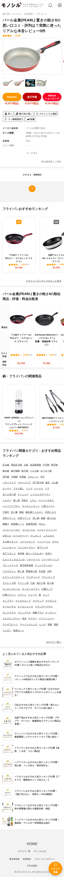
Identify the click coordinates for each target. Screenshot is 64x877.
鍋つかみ (51, 518)
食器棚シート (17, 524)
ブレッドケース (10, 565)
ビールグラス (9, 606)
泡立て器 (41, 583)
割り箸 (14, 512)
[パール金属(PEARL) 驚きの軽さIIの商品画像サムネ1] (8, 83)
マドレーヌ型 (9, 583)
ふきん (33, 500)
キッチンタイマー (31, 589)
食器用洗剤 (31, 524)
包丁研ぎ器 (38, 482)
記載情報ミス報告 (52, 162)
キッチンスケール (11, 589)
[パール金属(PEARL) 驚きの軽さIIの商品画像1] (32, 56)
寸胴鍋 (14, 477)
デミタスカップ (23, 601)
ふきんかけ (48, 535)
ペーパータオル (46, 500)
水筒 (49, 571)
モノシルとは (40, 851)
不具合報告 (32, 865)
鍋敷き (6, 524)
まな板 (55, 482)
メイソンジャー (46, 618)
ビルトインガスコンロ (14, 559)
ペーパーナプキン (11, 506)
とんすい (7, 630)
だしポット (35, 535)
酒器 (56, 624)
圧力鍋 (6, 465)
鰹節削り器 (31, 571)
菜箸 (50, 624)
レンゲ (42, 624)
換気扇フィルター (34, 512)
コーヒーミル (28, 530)
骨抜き (25, 500)
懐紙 (21, 512)
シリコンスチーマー (40, 494)
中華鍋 (22, 477)
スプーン (22, 595)
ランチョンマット (31, 506)
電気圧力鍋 (16, 465)
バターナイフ (9, 482)
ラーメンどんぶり (29, 624)
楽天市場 (32, 96)
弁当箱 (42, 571)
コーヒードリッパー (47, 530)
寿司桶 (21, 553)
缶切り (48, 553)
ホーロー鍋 (46, 471)
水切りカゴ (50, 512)
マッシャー (23, 494)
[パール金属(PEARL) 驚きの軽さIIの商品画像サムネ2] (19, 83)
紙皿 (43, 518)
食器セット (18, 630)
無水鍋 (6, 471)
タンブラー (8, 601)
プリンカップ (48, 577)
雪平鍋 (6, 477)
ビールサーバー (21, 535)
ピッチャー (50, 612)
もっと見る (32, 153)
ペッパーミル (43, 541)
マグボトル (50, 601)
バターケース (33, 559)
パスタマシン (9, 571)
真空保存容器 (26, 565)
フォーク (32, 595)
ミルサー (7, 500)
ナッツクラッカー (44, 565)
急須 (24, 618)
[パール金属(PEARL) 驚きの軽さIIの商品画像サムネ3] (30, 83)
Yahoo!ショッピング (52, 97)
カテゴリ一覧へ (53, 642)
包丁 (42, 477)
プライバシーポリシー (44, 859)
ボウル (55, 541)
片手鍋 (46, 465)
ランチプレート (10, 624)
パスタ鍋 (34, 471)
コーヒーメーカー (11, 530)
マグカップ (38, 601)
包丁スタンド (9, 553)
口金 (32, 583)
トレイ (46, 595)
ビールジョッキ (25, 606)
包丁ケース (42, 547)
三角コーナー (48, 506)
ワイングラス (24, 612)
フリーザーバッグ (50, 559)
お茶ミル (7, 535)
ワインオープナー (26, 547)
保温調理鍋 (35, 465)
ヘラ (47, 488)
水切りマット (9, 518)
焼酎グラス (38, 612)
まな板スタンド (10, 541)
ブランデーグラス (44, 606)
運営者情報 (14, 859)
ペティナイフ (24, 482)
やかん (42, 524)
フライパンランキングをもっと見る (43, 281)
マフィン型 (23, 583)
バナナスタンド (27, 541)
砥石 (47, 482)
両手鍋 (54, 465)
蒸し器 (21, 571)
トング (29, 488)
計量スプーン (9, 595)
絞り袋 (50, 583)
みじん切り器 (9, 494)
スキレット (33, 477)
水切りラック (24, 518)
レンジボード (9, 547)
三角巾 (6, 512)
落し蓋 (16, 500)
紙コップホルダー (35, 553)
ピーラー (7, 488)
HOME (32, 844)
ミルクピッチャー (11, 618)
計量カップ (47, 589)
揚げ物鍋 (15, 471)
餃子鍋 (25, 471)
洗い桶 (36, 518)
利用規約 (27, 859)
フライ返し (18, 488)
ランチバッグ (33, 577)
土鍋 (26, 465)
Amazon (12, 96)
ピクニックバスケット (14, 577)
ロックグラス (9, 612)
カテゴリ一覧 (24, 851)
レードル (38, 488)
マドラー (32, 618)
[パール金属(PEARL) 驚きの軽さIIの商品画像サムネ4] (41, 83)
